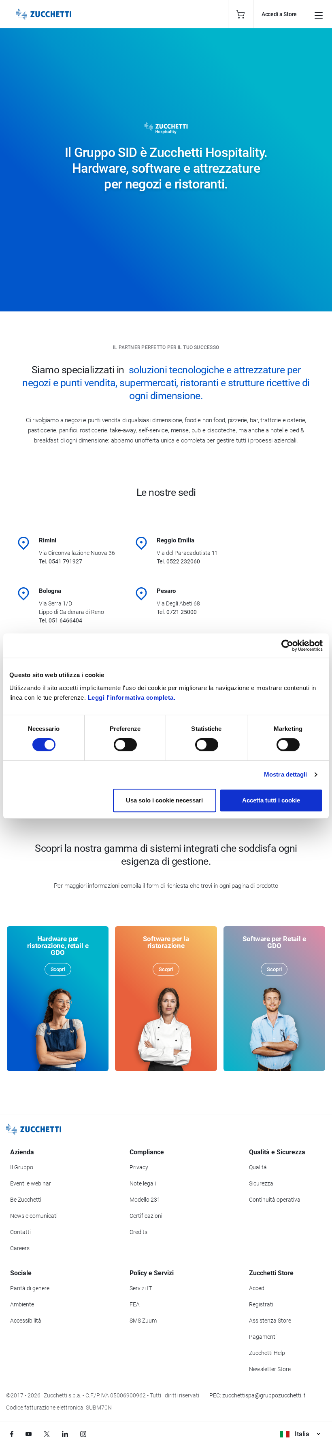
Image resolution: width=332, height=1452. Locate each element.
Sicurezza (261, 1183)
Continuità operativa (274, 1199)
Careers (20, 1248)
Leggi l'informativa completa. (132, 697)
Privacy (139, 1167)
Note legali (143, 1183)
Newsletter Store (270, 1369)
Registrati (261, 1304)
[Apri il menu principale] (318, 14)
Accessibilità (25, 1320)
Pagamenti (263, 1336)
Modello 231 (145, 1199)
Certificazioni (146, 1216)
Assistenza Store (270, 1320)
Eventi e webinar (30, 1183)
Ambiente (22, 1304)
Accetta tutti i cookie (271, 800)
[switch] (125, 744)
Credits (138, 1232)
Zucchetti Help (267, 1353)
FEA (135, 1304)
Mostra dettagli (285, 774)
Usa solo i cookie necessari (164, 800)
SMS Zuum (143, 1320)
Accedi (257, 1288)
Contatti (20, 1232)
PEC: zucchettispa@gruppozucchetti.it (257, 1395)
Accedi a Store (279, 14)
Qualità (258, 1167)
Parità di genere (29, 1288)
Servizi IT (141, 1288)
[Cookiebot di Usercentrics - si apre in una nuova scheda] (287, 645)
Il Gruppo (21, 1167)
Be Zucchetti (25, 1199)
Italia (302, 1434)
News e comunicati (33, 1216)
